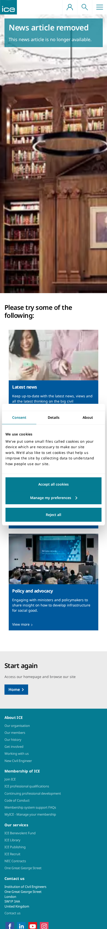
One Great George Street (23, 868)
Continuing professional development (32, 793)
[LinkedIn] (21, 926)
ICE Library (12, 840)
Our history (12, 739)
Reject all (53, 514)
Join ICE (10, 779)
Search (84, 7)
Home (14, 689)
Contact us (12, 913)
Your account (69, 7)
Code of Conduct (17, 800)
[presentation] (53, 378)
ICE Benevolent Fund (20, 833)
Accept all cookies (53, 484)
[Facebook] (9, 926)
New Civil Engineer (18, 761)
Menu (99, 7)
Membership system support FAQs (30, 807)
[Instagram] (44, 926)
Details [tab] (53, 417)
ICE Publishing (15, 847)
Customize (53, 497)
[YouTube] (32, 926)
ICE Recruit (12, 854)
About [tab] (88, 417)
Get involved (13, 746)
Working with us (16, 753)
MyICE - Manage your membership (30, 814)
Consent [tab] (19, 417)
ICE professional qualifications (26, 786)
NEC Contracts (15, 861)
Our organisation (17, 725)
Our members (14, 732)
